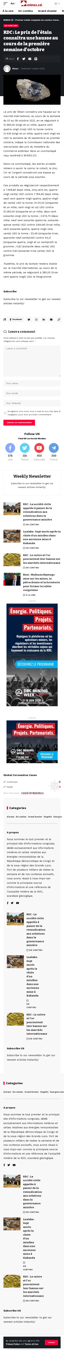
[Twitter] (25, 452)
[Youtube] (39, 452)
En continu (21, 817)
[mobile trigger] (6, 3)
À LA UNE (30, 595)
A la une (10, 817)
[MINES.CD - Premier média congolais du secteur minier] (32, 3)
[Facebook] (10, 452)
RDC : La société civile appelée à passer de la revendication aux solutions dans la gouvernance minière (37, 512)
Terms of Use (31, 1344)
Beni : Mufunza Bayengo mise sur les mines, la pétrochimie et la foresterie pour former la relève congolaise (41, 582)
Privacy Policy (13, 1344)
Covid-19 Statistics (32, 793)
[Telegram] (54, 452)
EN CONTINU (11, 26)
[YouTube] (17, 903)
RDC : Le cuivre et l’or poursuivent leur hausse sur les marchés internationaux (41, 559)
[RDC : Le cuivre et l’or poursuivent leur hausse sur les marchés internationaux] (11, 559)
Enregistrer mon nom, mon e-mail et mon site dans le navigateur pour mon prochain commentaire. (34, 413)
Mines (15, 68)
